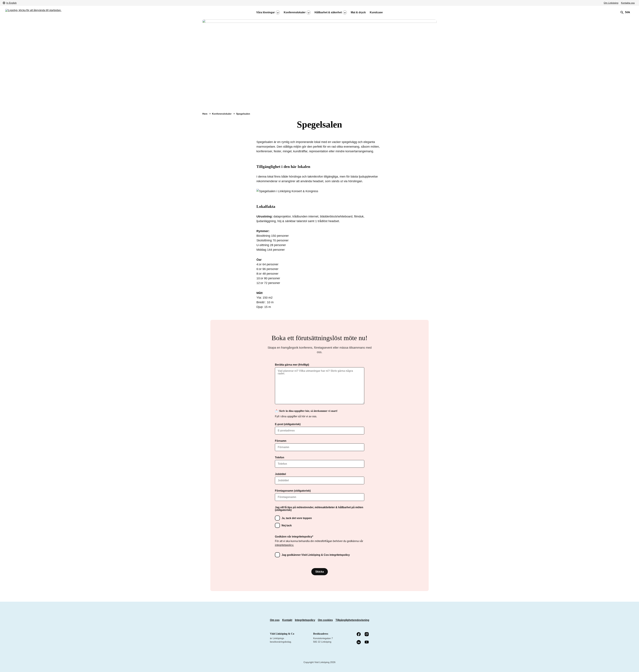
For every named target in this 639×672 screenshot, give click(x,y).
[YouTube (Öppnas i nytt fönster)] (367, 642)
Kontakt (287, 620)
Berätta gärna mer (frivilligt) (292, 364)
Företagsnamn (293, 490)
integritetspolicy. (284, 545)
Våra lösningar (265, 12)
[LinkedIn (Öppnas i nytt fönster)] (359, 642)
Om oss (275, 620)
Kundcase (376, 12)
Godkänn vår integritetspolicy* (294, 536)
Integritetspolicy (305, 620)
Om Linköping (611, 2)
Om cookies (325, 620)
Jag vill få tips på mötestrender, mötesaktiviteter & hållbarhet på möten (319, 508)
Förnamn (280, 441)
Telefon (279, 457)
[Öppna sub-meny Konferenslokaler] (309, 12)
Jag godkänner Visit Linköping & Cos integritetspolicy (316, 554)
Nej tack (287, 525)
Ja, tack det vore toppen (297, 518)
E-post (288, 424)
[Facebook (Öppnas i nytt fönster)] (359, 634)
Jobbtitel (280, 474)
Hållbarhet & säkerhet (328, 12)
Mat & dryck (358, 12)
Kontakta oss (628, 2)
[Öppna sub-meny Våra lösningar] (278, 12)
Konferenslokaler (295, 12)
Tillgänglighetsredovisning (352, 620)
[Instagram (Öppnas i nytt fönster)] (367, 634)
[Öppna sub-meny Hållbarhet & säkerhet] (345, 12)
